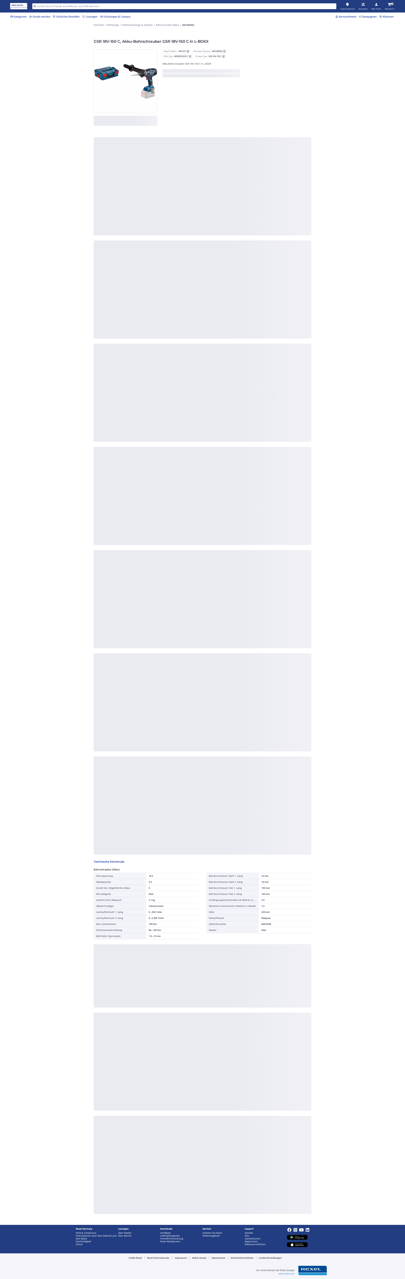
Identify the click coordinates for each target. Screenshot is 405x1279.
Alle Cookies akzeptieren (237, 201)
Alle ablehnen (212, 201)
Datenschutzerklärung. (228, 141)
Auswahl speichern (167, 201)
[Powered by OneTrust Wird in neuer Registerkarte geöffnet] (241, 211)
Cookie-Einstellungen (170, 188)
